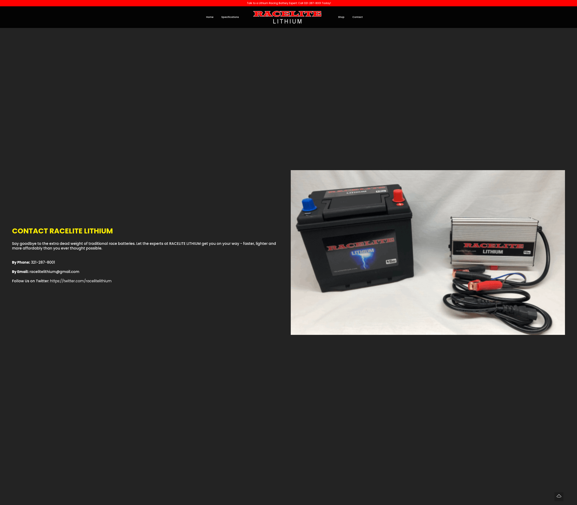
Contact (357, 17)
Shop (341, 17)
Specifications (230, 17)
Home (209, 17)
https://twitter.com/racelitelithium (81, 281)
